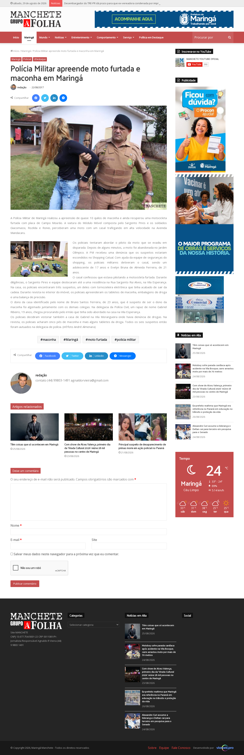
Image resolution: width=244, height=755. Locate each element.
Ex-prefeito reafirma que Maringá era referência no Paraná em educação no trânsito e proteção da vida (213, 408)
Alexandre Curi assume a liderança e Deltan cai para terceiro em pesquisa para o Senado (212, 429)
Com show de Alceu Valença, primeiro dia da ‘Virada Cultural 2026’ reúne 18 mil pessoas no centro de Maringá (87, 448)
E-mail (16, 540)
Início (16, 37)
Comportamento (106, 37)
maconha (49, 339)
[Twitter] (45, 98)
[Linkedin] (54, 98)
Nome (16, 525)
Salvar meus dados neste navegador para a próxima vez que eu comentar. (66, 554)
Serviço (127, 37)
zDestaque (40, 59)
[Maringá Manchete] (35, 19)
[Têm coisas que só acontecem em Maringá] (34, 427)
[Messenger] (63, 98)
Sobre (152, 748)
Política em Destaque (151, 37)
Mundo (43, 37)
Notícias (59, 37)
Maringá (29, 37)
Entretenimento (80, 37)
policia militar (126, 339)
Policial (27, 59)
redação (21, 87)
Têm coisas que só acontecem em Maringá (34, 444)
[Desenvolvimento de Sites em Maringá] (224, 747)
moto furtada (97, 339)
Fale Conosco (181, 748)
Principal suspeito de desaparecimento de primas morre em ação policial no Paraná (142, 446)
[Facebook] (36, 98)
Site (94, 540)
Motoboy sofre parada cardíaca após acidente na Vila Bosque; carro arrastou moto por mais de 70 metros (213, 368)
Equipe (164, 748)
